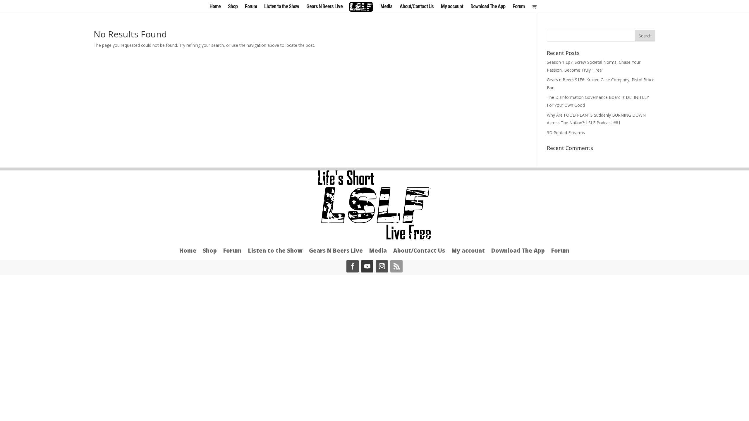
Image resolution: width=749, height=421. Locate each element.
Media (386, 6)
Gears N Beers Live (324, 6)
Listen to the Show (281, 6)
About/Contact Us (417, 6)
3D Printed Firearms (566, 132)
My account (452, 6)
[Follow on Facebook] (352, 266)
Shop (233, 6)
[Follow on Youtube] (367, 266)
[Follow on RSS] (396, 266)
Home (215, 6)
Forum (251, 6)
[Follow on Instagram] (382, 266)
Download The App (487, 6)
